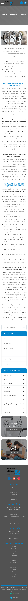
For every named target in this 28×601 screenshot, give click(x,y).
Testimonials (7, 354)
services (6, 379)
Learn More (14, 429)
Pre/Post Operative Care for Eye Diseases (14, 516)
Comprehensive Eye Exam (14, 507)
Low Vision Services (14, 523)
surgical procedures (10, 395)
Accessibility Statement (7, 589)
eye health (7, 391)
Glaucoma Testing (14, 514)
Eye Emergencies (14, 518)
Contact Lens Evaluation (14, 509)
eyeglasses (7, 387)
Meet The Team (8, 348)
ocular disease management (12, 408)
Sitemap (24, 589)
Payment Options (9, 359)
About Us (6, 338)
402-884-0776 (16, 536)
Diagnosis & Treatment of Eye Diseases (14, 511)
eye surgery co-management (12, 404)
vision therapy (8, 375)
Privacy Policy (17, 589)
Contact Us (7, 364)
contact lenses (8, 383)
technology (7, 412)
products (6, 399)
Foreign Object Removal (14, 521)
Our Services (7, 343)
